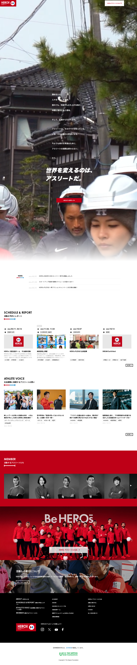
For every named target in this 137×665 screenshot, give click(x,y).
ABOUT (22, 599)
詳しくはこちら (21, 582)
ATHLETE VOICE (30, 608)
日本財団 (69, 648)
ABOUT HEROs (68, 200)
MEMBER (26, 613)
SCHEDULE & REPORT (30, 603)
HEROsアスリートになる (113, 3)
